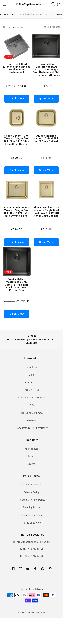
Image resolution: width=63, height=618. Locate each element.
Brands (31, 456)
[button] (4, 4)
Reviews (31, 420)
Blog (31, 374)
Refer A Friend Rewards (31, 397)
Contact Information (31, 484)
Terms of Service (31, 522)
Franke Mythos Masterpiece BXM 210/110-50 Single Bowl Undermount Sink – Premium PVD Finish (46, 70)
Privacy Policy (31, 492)
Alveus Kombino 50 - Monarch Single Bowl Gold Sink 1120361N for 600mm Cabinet (16, 211)
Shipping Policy (31, 507)
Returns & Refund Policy (31, 499)
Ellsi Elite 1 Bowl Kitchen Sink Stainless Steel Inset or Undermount (16, 68)
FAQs (31, 405)
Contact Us (31, 382)
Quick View (17, 98)
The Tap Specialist (36, 612)
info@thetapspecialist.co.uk (33, 541)
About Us (31, 367)
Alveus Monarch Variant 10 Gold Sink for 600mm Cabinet (46, 138)
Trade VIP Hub (31, 390)
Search (31, 464)
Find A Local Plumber (31, 412)
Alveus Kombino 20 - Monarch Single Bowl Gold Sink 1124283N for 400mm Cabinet (46, 211)
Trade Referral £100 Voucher (31, 428)
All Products (31, 448)
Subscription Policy (31, 515)
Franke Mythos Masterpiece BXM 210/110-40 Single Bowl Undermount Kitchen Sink (16, 285)
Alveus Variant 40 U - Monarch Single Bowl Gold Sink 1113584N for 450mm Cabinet (17, 140)
